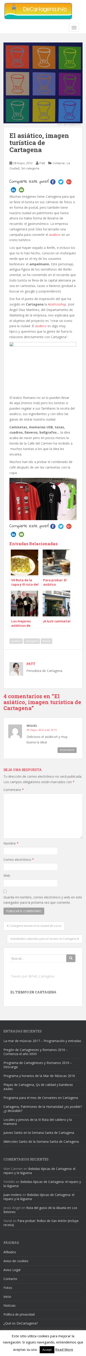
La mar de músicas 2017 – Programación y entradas (42, 1041)
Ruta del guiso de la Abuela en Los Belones (40, 1210)
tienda (46, 641)
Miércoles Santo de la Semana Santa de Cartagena (41, 1141)
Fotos (7, 1287)
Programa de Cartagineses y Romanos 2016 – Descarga (37, 1065)
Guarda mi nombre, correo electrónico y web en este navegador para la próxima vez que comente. (42, 900)
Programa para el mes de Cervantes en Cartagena (40, 1097)
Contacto (10, 1279)
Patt (42, 163)
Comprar (59, 163)
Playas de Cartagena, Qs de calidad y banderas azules (38, 1086)
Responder (67, 750)
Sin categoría (30, 168)
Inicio (7, 1296)
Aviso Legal (11, 1270)
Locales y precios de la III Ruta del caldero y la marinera (37, 1121)
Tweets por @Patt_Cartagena (32, 976)
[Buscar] (70, 958)
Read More (64, 1349)
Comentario (13, 789)
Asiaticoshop (57, 304)
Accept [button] (47, 1350)
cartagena (31, 641)
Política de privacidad (19, 1314)
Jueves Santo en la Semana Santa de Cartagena (38, 1132)
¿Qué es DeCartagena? (20, 1323)
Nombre (11, 843)
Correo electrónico (18, 859)
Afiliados (9, 1252)
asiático (55, 234)
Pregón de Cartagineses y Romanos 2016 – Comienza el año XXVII (35, 1052)
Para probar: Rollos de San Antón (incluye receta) (41, 1223)
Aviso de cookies (15, 1261)
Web (6, 875)
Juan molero (12, 1195)
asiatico (16, 641)
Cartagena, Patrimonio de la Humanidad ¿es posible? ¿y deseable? (42, 1108)
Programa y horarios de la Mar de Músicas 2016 (39, 1076)
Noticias (9, 1305)
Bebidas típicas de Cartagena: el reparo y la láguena (39, 1170)
